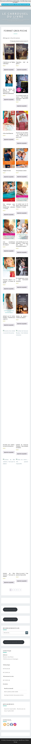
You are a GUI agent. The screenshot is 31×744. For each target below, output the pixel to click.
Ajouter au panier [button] (8, 69)
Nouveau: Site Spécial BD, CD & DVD (13, 642)
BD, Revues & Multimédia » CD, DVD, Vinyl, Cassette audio (15, 4)
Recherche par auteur (10, 609)
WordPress (21, 740)
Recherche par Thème (10, 619)
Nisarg (15, 742)
